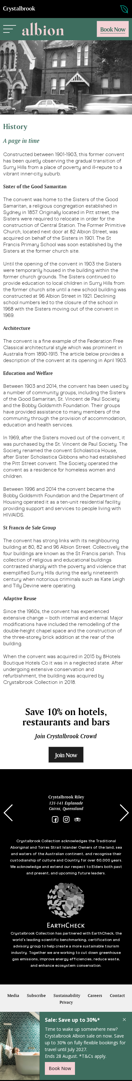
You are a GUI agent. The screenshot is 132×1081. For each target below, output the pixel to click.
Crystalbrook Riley (66, 797)
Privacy (66, 1002)
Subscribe (36, 995)
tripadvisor (77, 819)
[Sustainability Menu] (117, 9)
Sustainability (67, 995)
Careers (95, 995)
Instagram (66, 819)
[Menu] (9, 29)
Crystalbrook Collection (19, 9)
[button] (62, 106)
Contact (117, 995)
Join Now (66, 755)
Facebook (55, 819)
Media (13, 995)
